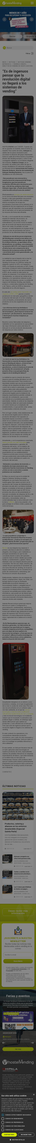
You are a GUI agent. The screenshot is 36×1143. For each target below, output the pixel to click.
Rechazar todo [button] (26, 1134)
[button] (18, 1140)
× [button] (33, 1094)
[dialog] (18, 571)
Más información (16, 1111)
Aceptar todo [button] (9, 1134)
